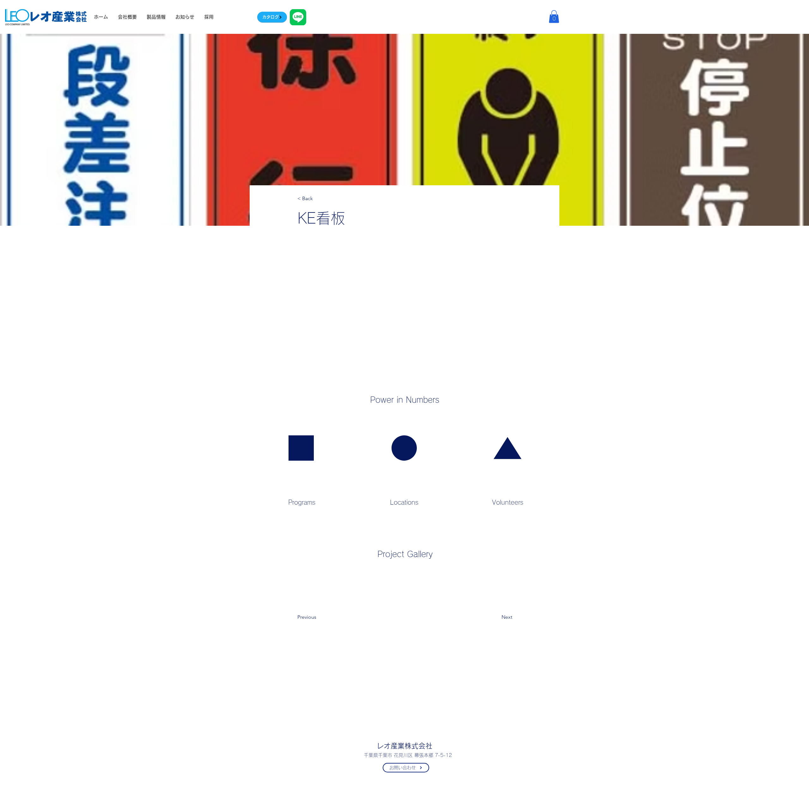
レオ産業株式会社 (404, 745)
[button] (554, 16)
